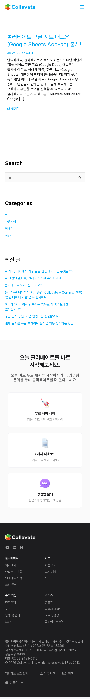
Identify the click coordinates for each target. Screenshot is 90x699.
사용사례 (10, 222)
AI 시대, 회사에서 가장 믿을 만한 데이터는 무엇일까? (39, 271)
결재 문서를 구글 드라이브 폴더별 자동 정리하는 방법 (39, 323)
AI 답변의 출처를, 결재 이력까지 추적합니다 (33, 278)
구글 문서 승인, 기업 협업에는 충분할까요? (32, 316)
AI (6, 214)
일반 (8, 236)
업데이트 (30, 52)
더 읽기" (13, 109)
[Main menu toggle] (81, 7)
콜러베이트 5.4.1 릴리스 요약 (24, 285)
